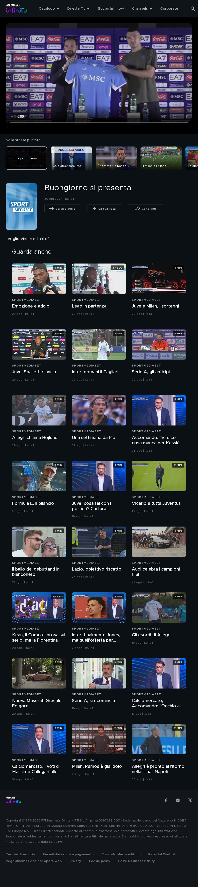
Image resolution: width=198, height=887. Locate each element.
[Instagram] (178, 800)
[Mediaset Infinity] (16, 9)
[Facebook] (166, 800)
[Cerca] (193, 9)
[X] (190, 800)
